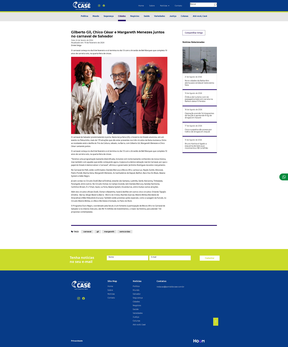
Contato (178, 6)
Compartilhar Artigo (194, 33)
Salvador (137, 294)
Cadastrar (209, 258)
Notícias (164, 6)
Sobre (152, 6)
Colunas (184, 16)
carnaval (87, 232)
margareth (109, 232)
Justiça (173, 16)
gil (98, 232)
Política (84, 16)
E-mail (153, 257)
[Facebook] (104, 6)
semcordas (125, 232)
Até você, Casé (200, 16)
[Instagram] (99, 6)
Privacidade (77, 341)
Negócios (134, 16)
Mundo (96, 16)
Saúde (147, 16)
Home (141, 6)
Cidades (122, 16)
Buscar (193, 4)
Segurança (109, 16)
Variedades (159, 16)
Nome (111, 257)
